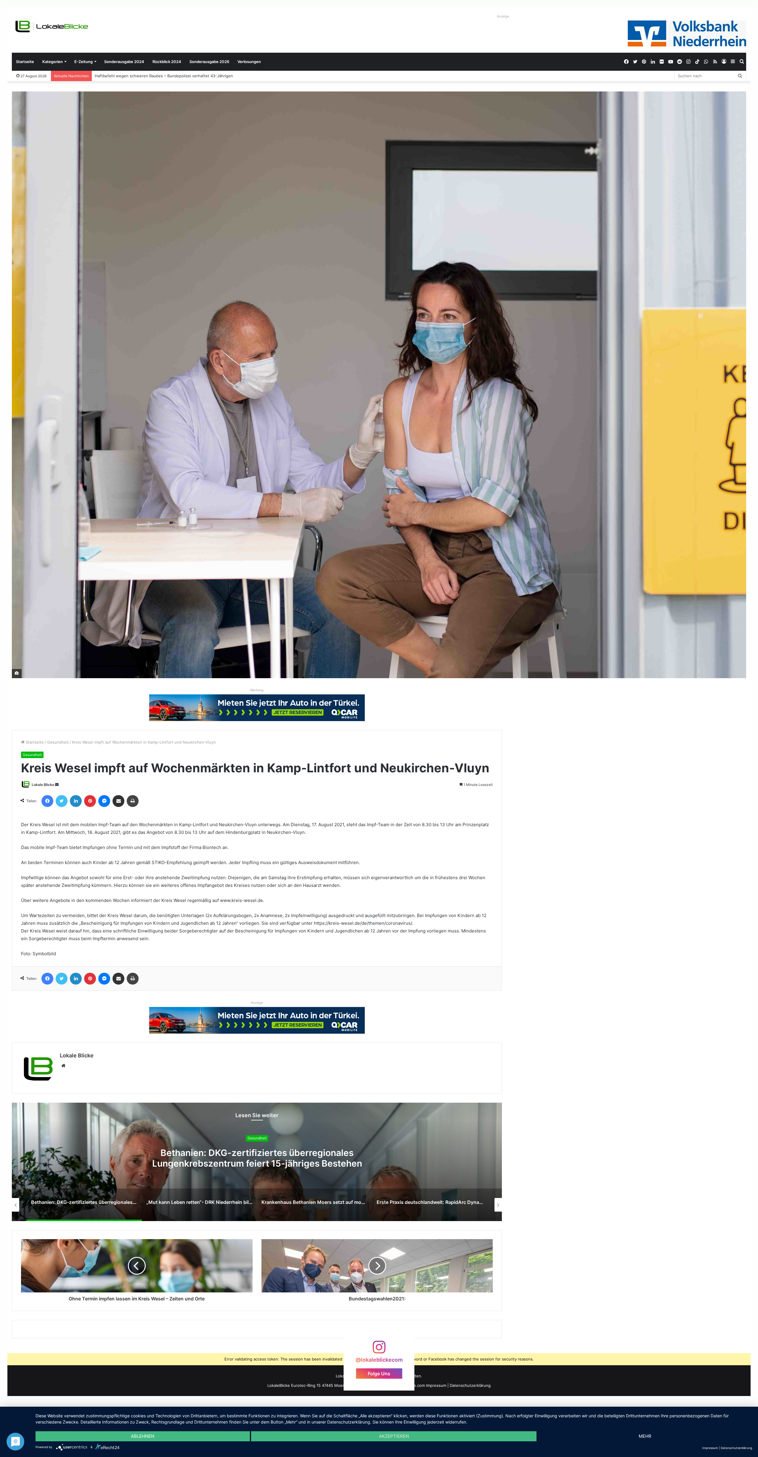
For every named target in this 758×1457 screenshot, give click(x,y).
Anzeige (503, 16)
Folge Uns (379, 1373)
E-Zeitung (83, 61)
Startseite (25, 61)
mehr (645, 1436)
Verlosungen (249, 61)
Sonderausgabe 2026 (209, 61)
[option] (257, 1162)
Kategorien (52, 61)
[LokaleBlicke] (52, 26)
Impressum (436, 1385)
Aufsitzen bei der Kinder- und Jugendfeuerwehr (135, 75)
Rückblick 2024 (166, 61)
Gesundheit (58, 742)
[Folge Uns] (379, 1350)
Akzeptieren (394, 1436)
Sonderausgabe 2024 (124, 61)
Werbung (257, 690)
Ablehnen (142, 1436)
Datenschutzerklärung (470, 1385)
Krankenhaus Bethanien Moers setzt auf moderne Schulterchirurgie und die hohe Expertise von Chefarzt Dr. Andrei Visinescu (257, 1164)
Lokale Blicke (43, 784)
